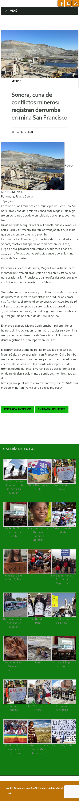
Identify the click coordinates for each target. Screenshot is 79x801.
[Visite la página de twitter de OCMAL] (68, 3)
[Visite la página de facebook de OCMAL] (61, 3)
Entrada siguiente (51, 409)
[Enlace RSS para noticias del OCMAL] (75, 3)
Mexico (16, 81)
